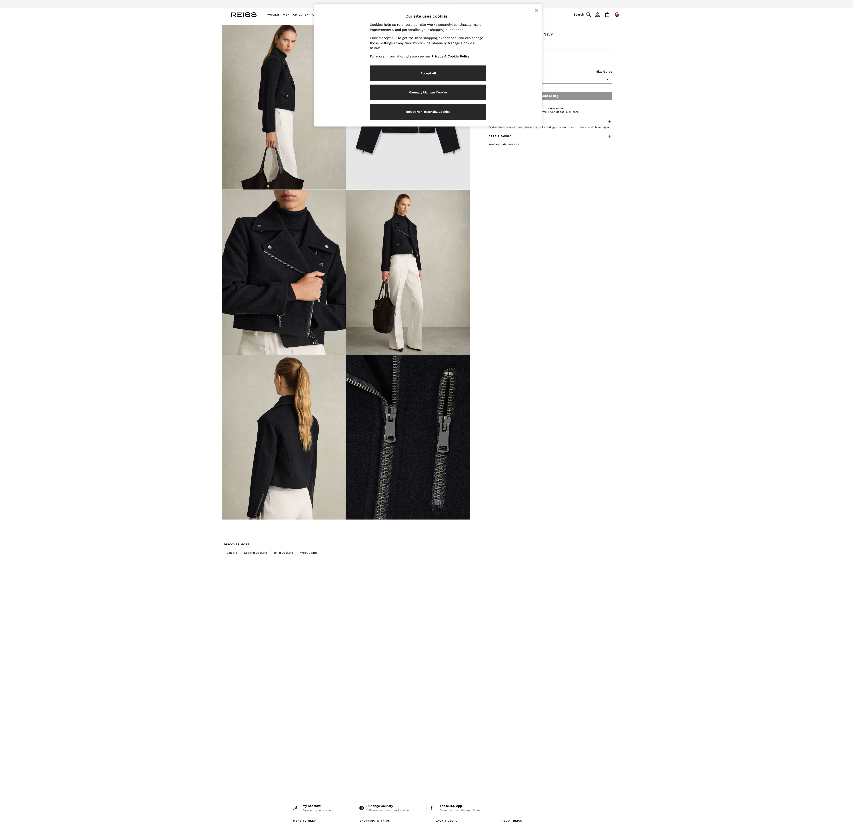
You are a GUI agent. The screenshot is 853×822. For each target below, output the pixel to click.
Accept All (428, 73)
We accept (401, 4)
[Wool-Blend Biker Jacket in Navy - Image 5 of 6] (284, 437)
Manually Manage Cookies (428, 92)
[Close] (536, 10)
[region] (428, 65)
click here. (572, 111)
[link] (581, 15)
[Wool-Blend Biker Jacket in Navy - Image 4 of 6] (408, 272)
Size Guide (604, 71)
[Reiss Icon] (244, 14)
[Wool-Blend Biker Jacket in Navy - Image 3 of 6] (284, 272)
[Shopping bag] (607, 15)
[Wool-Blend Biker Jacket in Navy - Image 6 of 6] (408, 437)
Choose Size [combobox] (500, 79)
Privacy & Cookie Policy (450, 56)
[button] (550, 122)
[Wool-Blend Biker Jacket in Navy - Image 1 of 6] (284, 107)
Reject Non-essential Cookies (428, 111)
